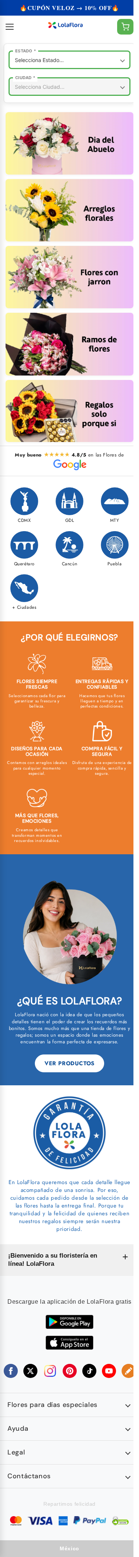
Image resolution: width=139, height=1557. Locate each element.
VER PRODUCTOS (69, 1063)
